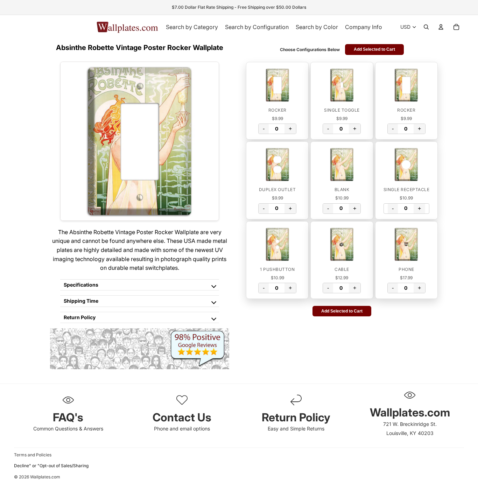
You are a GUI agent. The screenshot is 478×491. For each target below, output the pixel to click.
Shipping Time (81, 301)
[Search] (426, 27)
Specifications (81, 285)
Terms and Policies (32, 454)
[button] (277, 85)
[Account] (441, 27)
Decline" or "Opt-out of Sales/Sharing (51, 465)
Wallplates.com (45, 477)
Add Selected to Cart (374, 49)
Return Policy (80, 317)
